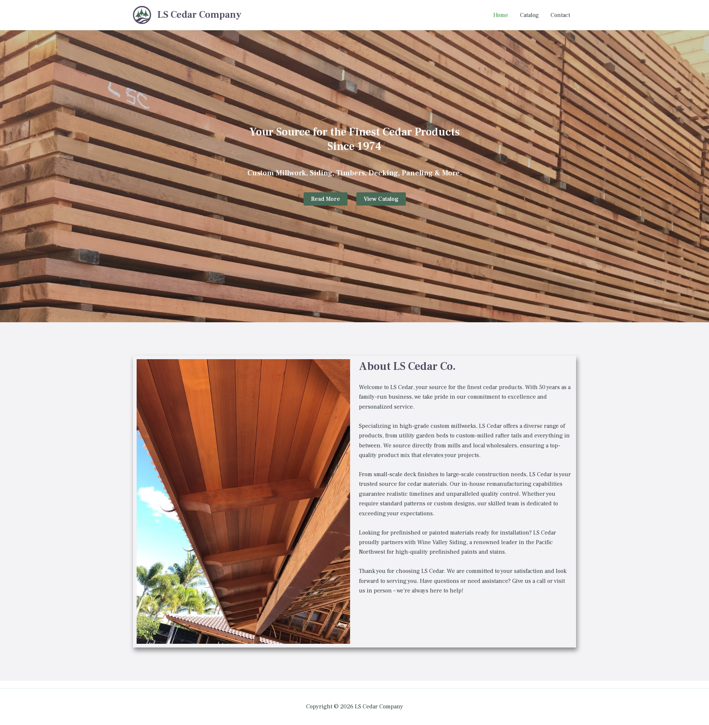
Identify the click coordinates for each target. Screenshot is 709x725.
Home (500, 15)
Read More (325, 199)
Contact (560, 15)
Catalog (529, 15)
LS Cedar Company (199, 14)
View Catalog (381, 199)
